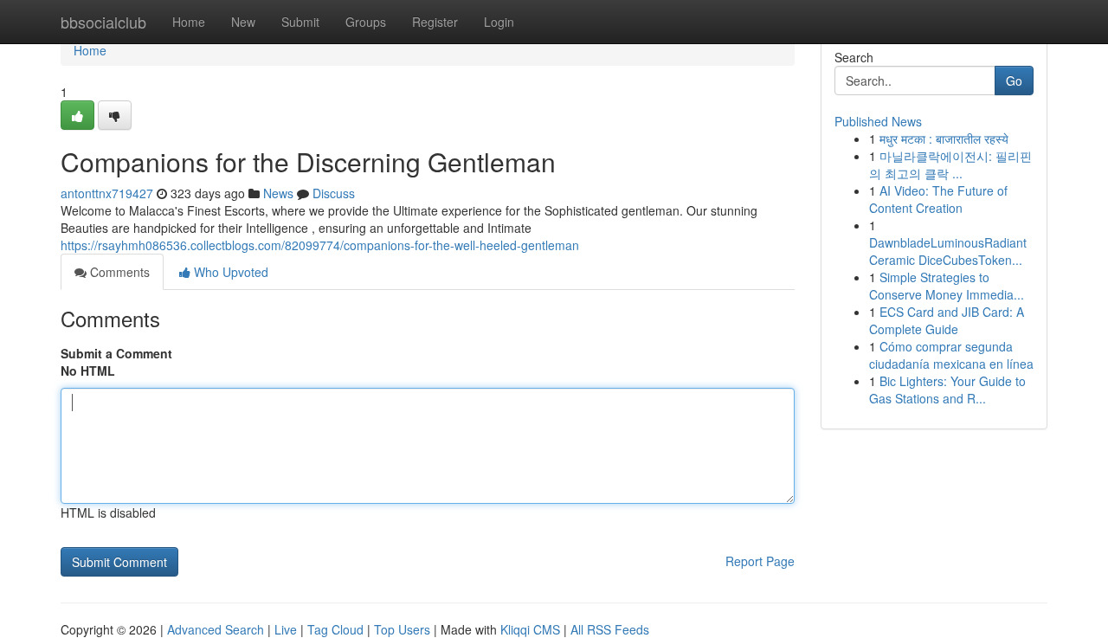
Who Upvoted (229, 271)
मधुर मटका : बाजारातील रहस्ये (943, 138)
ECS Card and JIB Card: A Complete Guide (946, 320)
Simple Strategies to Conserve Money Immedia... (946, 285)
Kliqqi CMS (530, 629)
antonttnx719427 (107, 193)
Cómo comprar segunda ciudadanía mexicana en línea (951, 355)
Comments (118, 271)
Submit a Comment (116, 353)
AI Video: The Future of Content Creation (938, 199)
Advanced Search (215, 629)
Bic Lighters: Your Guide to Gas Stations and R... (947, 389)
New (243, 21)
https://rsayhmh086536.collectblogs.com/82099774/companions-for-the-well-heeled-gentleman (320, 245)
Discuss (333, 193)
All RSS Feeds (609, 629)
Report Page (760, 561)
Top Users (402, 629)
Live (285, 629)
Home (188, 21)
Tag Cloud (335, 629)
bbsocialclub (103, 21)
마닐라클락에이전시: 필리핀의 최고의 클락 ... (950, 164)
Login (499, 21)
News (278, 193)
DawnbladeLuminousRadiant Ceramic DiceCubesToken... (948, 251)
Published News (878, 121)
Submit (300, 21)
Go (1014, 80)
